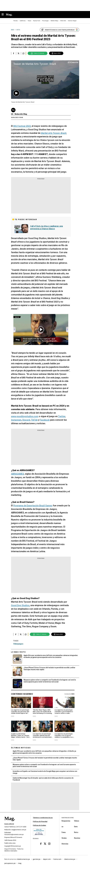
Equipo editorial (9, 824)
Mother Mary (54, 20)
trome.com (57, 859)
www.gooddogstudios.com (24, 416)
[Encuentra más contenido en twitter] (18, 53)
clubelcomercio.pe (23, 859)
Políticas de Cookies (39, 825)
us (62, 826)
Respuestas (66, 821)
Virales (64, 838)
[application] (45, 79)
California (22, 20)
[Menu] (4, 14)
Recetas (77, 838)
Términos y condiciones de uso (43, 817)
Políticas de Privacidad (40, 821)
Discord (26, 420)
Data (75, 826)
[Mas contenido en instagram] (49, 844)
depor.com (47, 859)
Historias (65, 844)
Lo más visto (18, 652)
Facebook (45, 420)
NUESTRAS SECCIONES (68, 817)
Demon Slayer (72, 20)
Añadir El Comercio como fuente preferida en (60, 30)
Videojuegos (18, 644)
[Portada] (9, 822)
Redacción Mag (21, 114)
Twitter (61, 416)
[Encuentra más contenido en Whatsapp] (23, 53)
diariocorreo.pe (69, 859)
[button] (16, 93)
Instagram (16, 420)
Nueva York (36, 20)
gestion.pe (36, 859)
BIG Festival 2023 (22, 126)
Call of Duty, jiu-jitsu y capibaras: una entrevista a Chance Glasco (46, 227)
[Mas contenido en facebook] (41, 844)
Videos (76, 821)
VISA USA (63, 20)
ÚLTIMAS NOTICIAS (21, 748)
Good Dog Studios (20, 605)
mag (19, 863)
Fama (64, 832)
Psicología (45, 20)
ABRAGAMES (17, 474)
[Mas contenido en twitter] (45, 844)
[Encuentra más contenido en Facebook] (13, 53)
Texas (29, 20)
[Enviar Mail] (12, 114)
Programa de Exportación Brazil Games (32, 505)
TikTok (34, 420)
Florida (16, 20)
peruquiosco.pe (9, 863)
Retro (76, 832)
